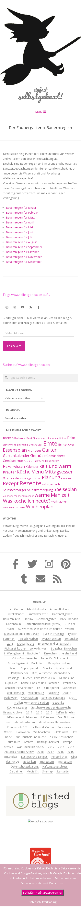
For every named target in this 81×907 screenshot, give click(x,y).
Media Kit (33, 771)
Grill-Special (51, 688)
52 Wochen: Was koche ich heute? (40, 629)
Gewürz (28, 460)
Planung (51, 477)
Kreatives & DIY (17, 727)
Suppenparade (30, 668)
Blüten (62, 438)
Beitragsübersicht (48, 742)
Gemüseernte (13, 461)
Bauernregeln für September (24, 247)
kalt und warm (55, 466)
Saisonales (64, 727)
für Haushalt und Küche (31, 737)
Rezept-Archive (12, 712)
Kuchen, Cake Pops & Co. (39, 678)
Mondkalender (11, 478)
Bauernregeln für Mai (19, 227)
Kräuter (9, 472)
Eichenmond (9, 444)
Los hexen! (14, 346)
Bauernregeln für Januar (21, 207)
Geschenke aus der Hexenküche (51, 707)
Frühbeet (34, 450)
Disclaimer (16, 771)
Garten (50, 450)
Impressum (47, 761)
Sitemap (47, 771)
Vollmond (8, 495)
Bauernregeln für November (24, 257)
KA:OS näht (61, 732)
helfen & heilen (65, 712)
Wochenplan (39, 506)
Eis (38, 688)
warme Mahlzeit (52, 495)
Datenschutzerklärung (25, 766)
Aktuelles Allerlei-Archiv (19, 752)
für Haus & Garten (42, 727)
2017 (29, 712)
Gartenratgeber (62, 614)
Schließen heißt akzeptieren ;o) (42, 892)
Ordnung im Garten (30, 478)
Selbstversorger (14, 490)
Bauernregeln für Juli (19, 237)
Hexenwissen (14, 466)
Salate (13, 668)
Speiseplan (65, 489)
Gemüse (38, 455)
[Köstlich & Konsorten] (40, 821)
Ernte (50, 443)
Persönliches (59, 756)
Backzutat (20, 438)
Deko (71, 437)
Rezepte (30, 483)
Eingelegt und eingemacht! (54, 643)
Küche (23, 471)
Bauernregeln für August (21, 242)
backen (8, 438)
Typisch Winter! (51, 638)
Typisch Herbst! (28, 638)
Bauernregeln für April (20, 222)
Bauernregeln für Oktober (22, 252)
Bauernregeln (11, 619)
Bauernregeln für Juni (19, 232)
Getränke (58, 702)
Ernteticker (66, 444)
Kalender (32, 466)
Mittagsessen (59, 471)
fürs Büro (14, 742)
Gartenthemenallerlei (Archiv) (43, 624)
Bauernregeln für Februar (22, 212)
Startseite (62, 771)
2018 (40, 752)
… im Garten (15, 609)
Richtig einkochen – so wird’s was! (25, 648)
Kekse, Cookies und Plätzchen (40, 683)
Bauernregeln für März (20, 217)
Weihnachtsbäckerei (14, 507)
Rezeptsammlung (59, 663)
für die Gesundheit (61, 737)
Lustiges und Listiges (34, 756)
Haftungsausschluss (55, 766)
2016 (39, 712)
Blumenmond (40, 438)
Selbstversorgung (40, 490)
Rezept (11, 483)
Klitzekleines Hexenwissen (55, 722)
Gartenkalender (16, 455)
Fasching (53, 693)
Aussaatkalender (60, 609)
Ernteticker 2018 (38, 614)
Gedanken (29, 761)
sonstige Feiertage (53, 697)
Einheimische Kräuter (29, 444)
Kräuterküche (25, 643)
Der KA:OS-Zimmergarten (40, 619)
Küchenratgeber (17, 707)
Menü (37, 471)
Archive (28, 742)
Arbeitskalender (36, 609)
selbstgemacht (51, 484)
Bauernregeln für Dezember (23, 262)
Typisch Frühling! (53, 634)
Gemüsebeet (55, 456)
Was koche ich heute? (27, 500)
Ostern (67, 693)
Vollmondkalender (24, 495)
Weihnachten (59, 501)
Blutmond (53, 438)
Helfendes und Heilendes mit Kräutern (30, 717)
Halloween (38, 460)
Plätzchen (66, 478)
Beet (29, 438)
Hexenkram (52, 461)
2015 (49, 712)
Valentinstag (36, 693)
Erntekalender (15, 614)
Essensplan (15, 450)
